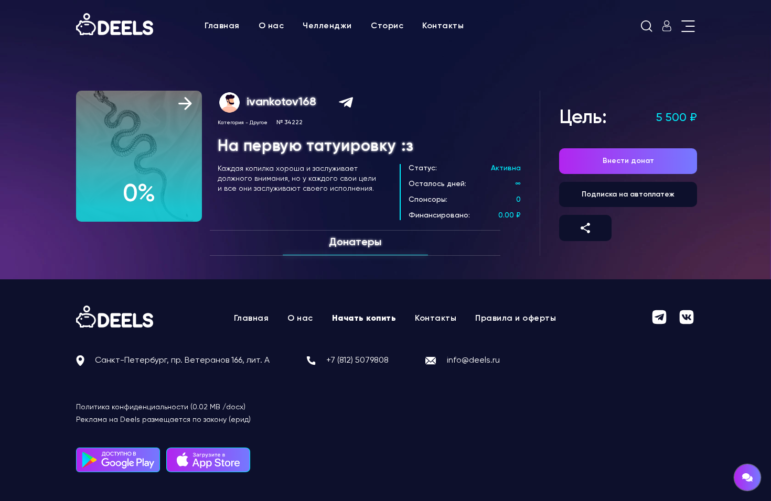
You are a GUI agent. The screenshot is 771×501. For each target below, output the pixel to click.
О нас (271, 26)
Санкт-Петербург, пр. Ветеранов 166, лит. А (182, 360)
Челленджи (327, 26)
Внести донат (628, 161)
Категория (231, 122)
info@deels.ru (473, 360)
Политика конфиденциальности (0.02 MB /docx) (160, 407)
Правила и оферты (515, 318)
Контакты (443, 26)
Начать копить (364, 318)
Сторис (387, 26)
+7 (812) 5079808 (357, 360)
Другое (258, 122)
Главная (222, 26)
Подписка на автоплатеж (628, 194)
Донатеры (355, 242)
